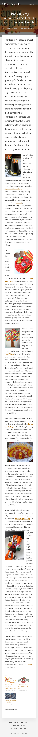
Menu (33, 4)
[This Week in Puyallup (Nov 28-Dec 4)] (10, 696)
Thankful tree (9, 354)
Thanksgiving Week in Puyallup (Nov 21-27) (23, 686)
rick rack (19, 203)
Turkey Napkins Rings (22, 519)
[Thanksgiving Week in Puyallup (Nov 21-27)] (24, 680)
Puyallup (11, 4)
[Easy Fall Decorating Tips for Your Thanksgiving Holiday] (10, 680)
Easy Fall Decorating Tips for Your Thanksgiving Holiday (10, 686)
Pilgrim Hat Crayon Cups (13, 189)
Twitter (30, 664)
